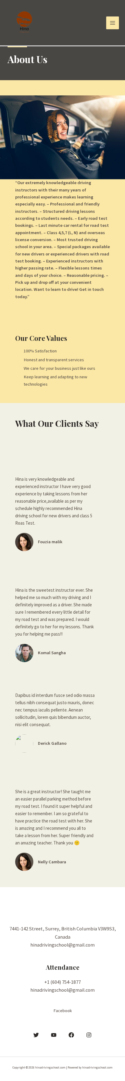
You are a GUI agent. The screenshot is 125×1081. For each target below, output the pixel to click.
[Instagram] (89, 1035)
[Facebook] (71, 1035)
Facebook (62, 1010)
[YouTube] (53, 1035)
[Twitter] (36, 1035)
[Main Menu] (112, 22)
